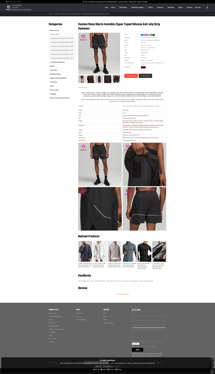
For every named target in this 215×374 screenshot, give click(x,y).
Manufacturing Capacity (137, 7)
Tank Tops (52, 323)
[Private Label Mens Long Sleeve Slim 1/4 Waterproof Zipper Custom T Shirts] (144, 251)
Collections (160, 7)
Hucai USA (15, 7)
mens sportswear (133, 281)
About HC (79, 313)
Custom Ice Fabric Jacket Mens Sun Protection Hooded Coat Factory (99, 265)
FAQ (104, 313)
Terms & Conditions (151, 346)
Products (150, 7)
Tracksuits (52, 332)
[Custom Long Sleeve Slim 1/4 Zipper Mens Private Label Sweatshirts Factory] (115, 251)
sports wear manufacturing (146, 281)
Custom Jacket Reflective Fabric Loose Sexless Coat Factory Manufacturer (85, 265)
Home (106, 7)
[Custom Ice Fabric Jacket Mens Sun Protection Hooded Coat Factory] (100, 251)
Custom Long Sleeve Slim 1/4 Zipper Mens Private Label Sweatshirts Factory (114, 265)
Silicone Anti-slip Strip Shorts (98, 281)
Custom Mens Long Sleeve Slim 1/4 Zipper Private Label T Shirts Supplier (130, 265)
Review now (126, 294)
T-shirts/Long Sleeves (55, 316)
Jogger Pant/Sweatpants (56, 329)
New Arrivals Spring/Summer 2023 (73, 14)
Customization (123, 7)
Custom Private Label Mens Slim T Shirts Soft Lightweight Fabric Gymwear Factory (158, 266)
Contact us (189, 7)
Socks (50, 335)
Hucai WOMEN (17, 5)
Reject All (98, 366)
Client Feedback (81, 319)
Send (137, 350)
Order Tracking (108, 323)
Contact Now (132, 75)
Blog (104, 316)
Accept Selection (107, 366)
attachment (136, 343)
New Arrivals (57, 14)
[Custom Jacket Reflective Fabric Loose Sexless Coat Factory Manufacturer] (85, 251)
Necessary (97, 369)
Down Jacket (53, 338)
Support (180, 7)
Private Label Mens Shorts (113, 281)
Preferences (112, 369)
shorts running (124, 281)
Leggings (51, 342)
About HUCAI (171, 7)
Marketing (119, 369)
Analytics (104, 369)
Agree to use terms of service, (144, 346)
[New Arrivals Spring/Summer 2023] (143, 67)
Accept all (116, 366)
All (53, 14)
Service (113, 7)
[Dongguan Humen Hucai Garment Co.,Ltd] (8, 7)
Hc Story (79, 316)
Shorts (51, 319)
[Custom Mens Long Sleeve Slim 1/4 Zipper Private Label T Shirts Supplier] (130, 251)
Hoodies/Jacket (53, 326)
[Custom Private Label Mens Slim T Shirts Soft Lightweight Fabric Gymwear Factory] (159, 251)
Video (105, 319)
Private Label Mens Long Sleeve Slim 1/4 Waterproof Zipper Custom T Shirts (143, 266)
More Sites (198, 7)
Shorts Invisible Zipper (84, 281)
